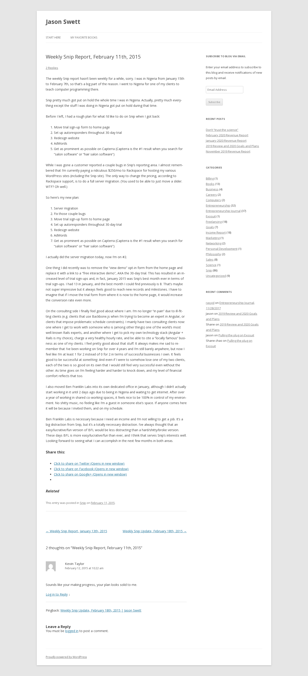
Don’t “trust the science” (222, 130)
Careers (211, 195)
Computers (213, 200)
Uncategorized (216, 276)
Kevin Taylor (74, 563)
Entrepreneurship (218, 205)
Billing (210, 178)
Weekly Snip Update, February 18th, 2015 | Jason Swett (100, 610)
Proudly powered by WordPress (66, 657)
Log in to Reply (57, 594)
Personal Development (221, 249)
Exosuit (211, 216)
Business (212, 189)
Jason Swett (63, 22)
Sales (210, 259)
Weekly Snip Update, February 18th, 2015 (155, 531)
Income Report (216, 232)
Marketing (213, 238)
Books (210, 184)
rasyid (210, 303)
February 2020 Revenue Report (227, 135)
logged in (71, 631)
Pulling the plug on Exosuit (236, 335)
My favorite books (84, 37)
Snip (83, 503)
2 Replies (52, 68)
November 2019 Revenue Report (228, 151)
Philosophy (213, 254)
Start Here (53, 37)
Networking (213, 243)
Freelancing (214, 222)
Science (211, 265)
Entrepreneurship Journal (223, 211)
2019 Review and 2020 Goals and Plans (232, 146)
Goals (210, 227)
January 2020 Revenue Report (226, 141)
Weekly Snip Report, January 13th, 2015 (76, 531)
